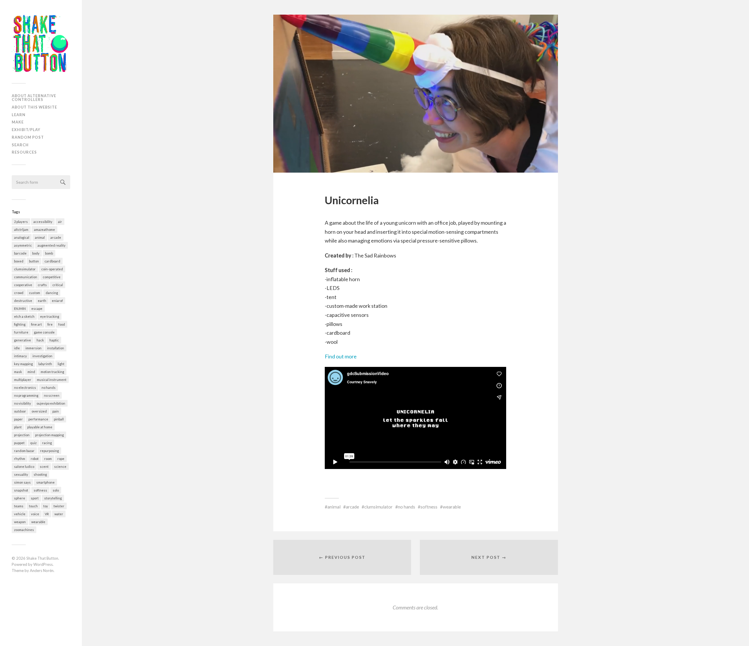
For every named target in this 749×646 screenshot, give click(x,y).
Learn (18, 114)
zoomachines (24, 530)
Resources (24, 152)
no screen (51, 395)
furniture (21, 332)
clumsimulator (25, 269)
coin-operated (52, 269)
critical (57, 285)
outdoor (20, 411)
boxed (18, 261)
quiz (33, 443)
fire (50, 324)
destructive (23, 301)
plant (18, 427)
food (61, 324)
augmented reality (51, 245)
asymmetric (23, 245)
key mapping (23, 364)
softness (40, 490)
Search (20, 144)
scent (44, 466)
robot (35, 459)
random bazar (24, 451)
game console (44, 332)
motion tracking (52, 372)
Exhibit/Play (26, 129)
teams (18, 506)
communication (25, 277)
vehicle (19, 514)
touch (33, 506)
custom (34, 293)
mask (18, 372)
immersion (33, 348)
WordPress (43, 564)
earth (42, 301)
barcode (20, 253)
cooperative (23, 285)
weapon (20, 522)
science (60, 466)
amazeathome (44, 229)
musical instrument (51, 380)
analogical (21, 237)
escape (36, 308)
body (35, 253)
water (58, 514)
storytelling (53, 498)
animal (40, 237)
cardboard (52, 261)
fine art (36, 324)
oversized (39, 411)
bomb (49, 253)
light (61, 364)
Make (18, 122)
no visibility (22, 403)
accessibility (42, 222)
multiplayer (22, 380)
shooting (40, 474)
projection (22, 435)
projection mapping (49, 435)
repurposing (49, 451)
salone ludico (24, 466)
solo (56, 490)
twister (59, 506)
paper (18, 419)
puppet (19, 443)
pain (55, 411)
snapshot (21, 490)
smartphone (45, 482)
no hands (49, 387)
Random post (28, 137)
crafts (42, 285)
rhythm (19, 459)
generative (22, 340)
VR (47, 514)
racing (47, 443)
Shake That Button (42, 558)
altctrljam (21, 229)
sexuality (21, 474)
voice (35, 514)
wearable (38, 522)
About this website (34, 107)
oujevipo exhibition (51, 403)
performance (38, 419)
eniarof (57, 301)
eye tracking (49, 316)
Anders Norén (42, 570)
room (48, 459)
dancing (52, 293)
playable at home (39, 427)
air (60, 222)
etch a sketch (24, 316)
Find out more (341, 356)
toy (45, 506)
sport (35, 498)
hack (40, 340)
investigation (42, 356)
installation (55, 348)
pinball (59, 419)
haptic (54, 340)
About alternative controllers (34, 97)
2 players (21, 222)
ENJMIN (20, 308)
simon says (22, 482)
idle (17, 348)
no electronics (25, 387)
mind (31, 372)
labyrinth (45, 364)
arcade (55, 237)
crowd (18, 293)
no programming (26, 395)
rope (60, 459)
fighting (19, 324)
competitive (52, 277)
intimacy (20, 356)
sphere (19, 498)
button (34, 261)
